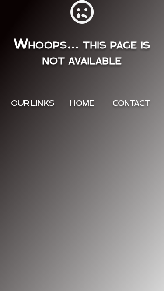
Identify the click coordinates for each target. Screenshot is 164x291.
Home (82, 103)
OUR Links (33, 103)
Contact (131, 103)
